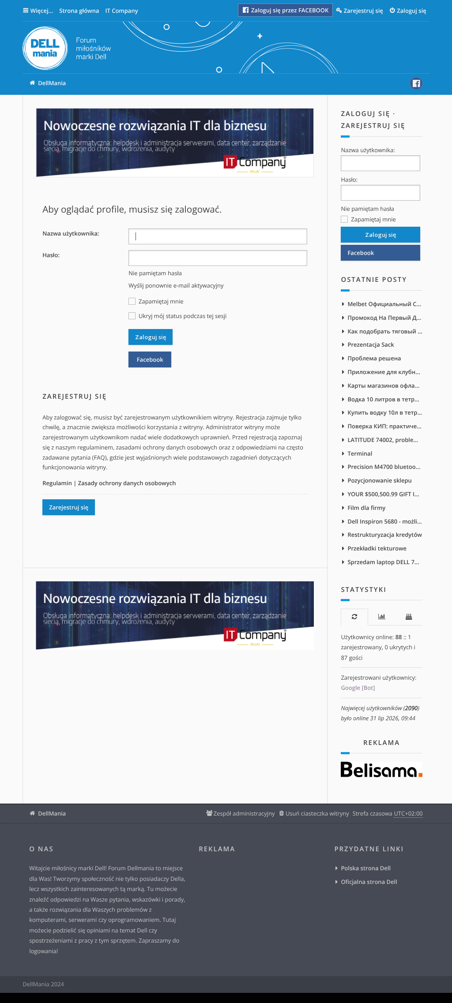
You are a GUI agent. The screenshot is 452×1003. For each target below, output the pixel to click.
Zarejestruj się (68, 507)
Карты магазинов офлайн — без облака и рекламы (384, 385)
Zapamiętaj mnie (160, 301)
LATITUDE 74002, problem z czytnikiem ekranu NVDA (384, 440)
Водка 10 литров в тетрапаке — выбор (384, 399)
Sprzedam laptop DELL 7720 (384, 562)
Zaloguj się (365, 113)
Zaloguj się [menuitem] (411, 11)
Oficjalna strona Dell (369, 882)
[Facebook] (416, 83)
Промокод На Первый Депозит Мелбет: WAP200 (384, 318)
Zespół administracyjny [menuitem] (244, 813)
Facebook (150, 359)
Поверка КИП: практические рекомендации (384, 426)
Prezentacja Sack (370, 344)
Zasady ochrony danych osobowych (127, 483)
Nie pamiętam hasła (155, 273)
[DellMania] (67, 49)
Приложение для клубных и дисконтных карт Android (384, 372)
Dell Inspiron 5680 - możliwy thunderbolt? (384, 521)
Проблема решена (374, 358)
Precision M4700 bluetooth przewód (384, 467)
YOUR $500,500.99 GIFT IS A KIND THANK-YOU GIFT (384, 494)
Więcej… (41, 11)
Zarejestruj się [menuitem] (363, 11)
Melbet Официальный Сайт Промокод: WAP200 (384, 304)
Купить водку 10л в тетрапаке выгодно (384, 412)
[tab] (354, 617)
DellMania (52, 813)
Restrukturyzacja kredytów (384, 535)
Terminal (359, 453)
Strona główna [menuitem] (79, 11)
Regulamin (57, 483)
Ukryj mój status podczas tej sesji (182, 316)
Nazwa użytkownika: (70, 233)
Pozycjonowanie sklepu (379, 480)
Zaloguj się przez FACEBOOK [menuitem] (289, 10)
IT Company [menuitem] (121, 11)
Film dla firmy (366, 508)
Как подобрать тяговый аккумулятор (384, 331)
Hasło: (51, 255)
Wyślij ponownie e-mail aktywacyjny (175, 285)
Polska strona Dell (366, 868)
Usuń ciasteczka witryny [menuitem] (317, 813)
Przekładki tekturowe (377, 548)
